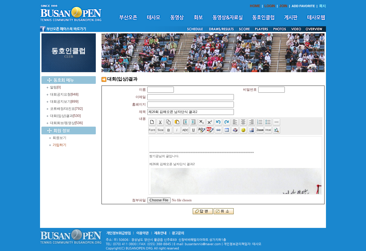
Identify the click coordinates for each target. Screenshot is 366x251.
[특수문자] (235, 130)
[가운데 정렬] (243, 122)
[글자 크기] (160, 130)
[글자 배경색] (210, 130)
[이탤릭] (177, 130)
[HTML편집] (268, 130)
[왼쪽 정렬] (235, 122)
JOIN (283, 6)
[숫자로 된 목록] (260, 122)
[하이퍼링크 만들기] (218, 130)
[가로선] (276, 122)
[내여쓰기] (185, 122)
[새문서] (152, 122)
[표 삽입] (226, 130)
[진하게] (168, 130)
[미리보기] (276, 130)
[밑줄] (193, 130)
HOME (255, 6)
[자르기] (160, 122)
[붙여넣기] (177, 122)
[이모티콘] (243, 130)
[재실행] (226, 122)
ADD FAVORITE (303, 6)
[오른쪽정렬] (251, 122)
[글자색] (202, 130)
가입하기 (59, 145)
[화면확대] (260, 130)
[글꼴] (152, 130)
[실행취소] (218, 122)
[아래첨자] (210, 122)
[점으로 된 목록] (268, 122)
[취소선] (185, 130)
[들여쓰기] (193, 122)
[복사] (168, 122)
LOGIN (269, 6)
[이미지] (251, 130)
